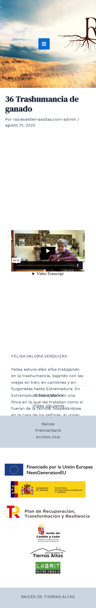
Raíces (48, 423)
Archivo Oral (48, 437)
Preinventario (48, 430)
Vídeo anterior (48, 395)
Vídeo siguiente (49, 406)
